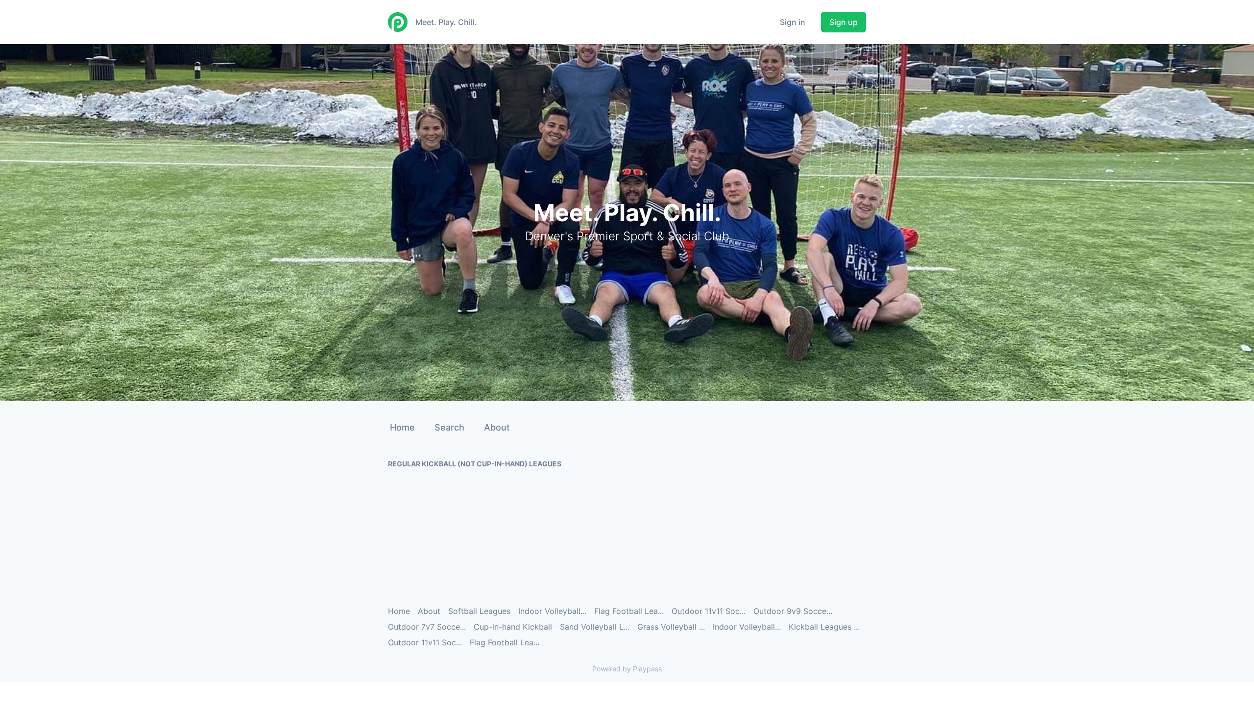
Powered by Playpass (627, 668)
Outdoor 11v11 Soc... (709, 611)
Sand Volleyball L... (594, 627)
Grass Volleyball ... (671, 627)
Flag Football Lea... (629, 611)
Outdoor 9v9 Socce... (792, 611)
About (497, 427)
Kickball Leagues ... (824, 627)
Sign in (792, 22)
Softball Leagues (479, 611)
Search (449, 427)
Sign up (843, 22)
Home (402, 427)
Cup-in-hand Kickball (513, 627)
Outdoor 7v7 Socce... (427, 627)
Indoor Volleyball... (552, 611)
